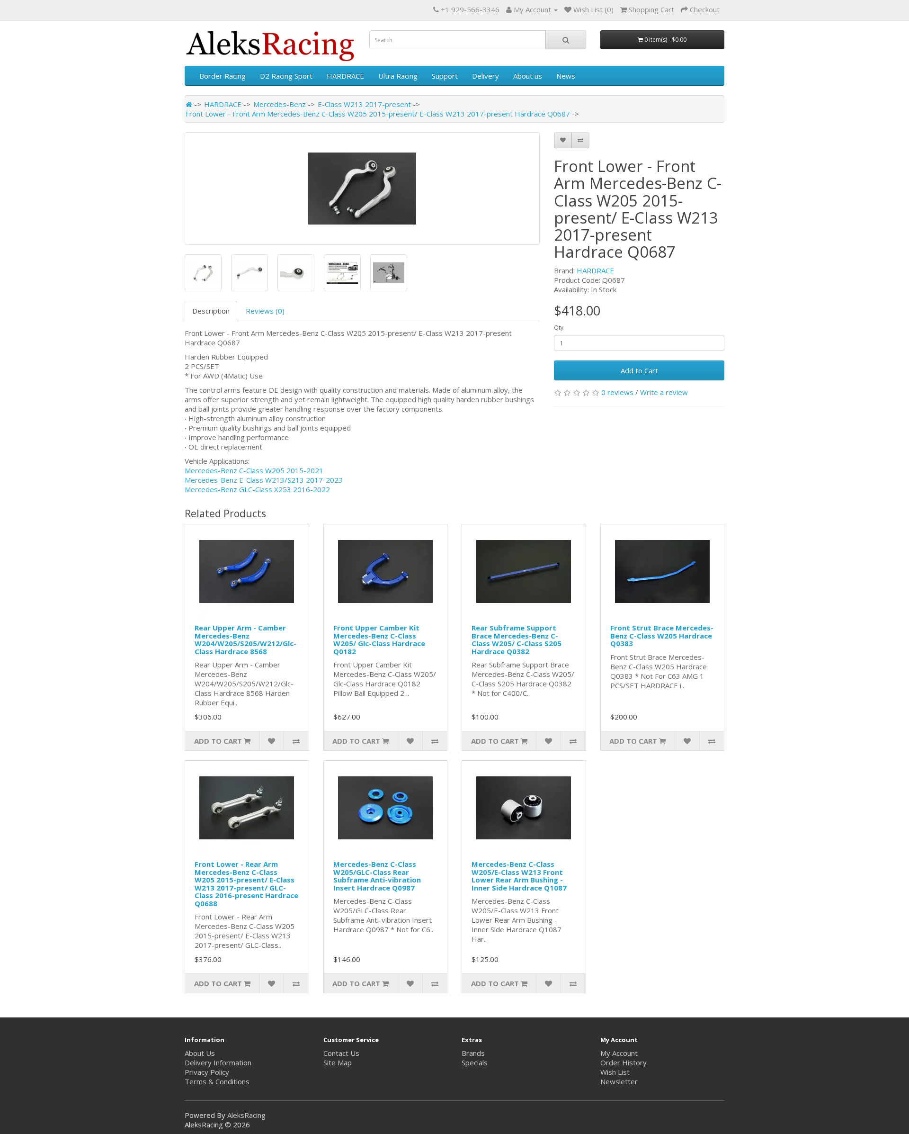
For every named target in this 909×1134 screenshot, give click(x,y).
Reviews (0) (265, 310)
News (565, 76)
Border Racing (222, 76)
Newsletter (619, 1081)
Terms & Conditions (217, 1081)
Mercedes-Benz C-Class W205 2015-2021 (254, 470)
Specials (475, 1062)
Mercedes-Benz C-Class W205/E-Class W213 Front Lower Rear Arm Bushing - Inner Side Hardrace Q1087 (519, 875)
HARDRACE (345, 76)
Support (445, 76)
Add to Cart (639, 370)
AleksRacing (246, 1115)
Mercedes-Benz (279, 104)
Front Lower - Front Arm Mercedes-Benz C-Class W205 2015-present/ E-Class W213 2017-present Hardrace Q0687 (378, 113)
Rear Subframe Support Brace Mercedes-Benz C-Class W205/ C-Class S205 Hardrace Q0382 (516, 639)
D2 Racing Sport (286, 76)
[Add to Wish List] (563, 140)
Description (211, 310)
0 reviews (617, 392)
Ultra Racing (398, 76)
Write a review (664, 392)
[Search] (565, 39)
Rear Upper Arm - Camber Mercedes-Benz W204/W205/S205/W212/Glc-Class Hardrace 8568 (245, 639)
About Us (200, 1053)
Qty (558, 328)
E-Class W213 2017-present (364, 104)
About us (527, 76)
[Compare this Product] (580, 140)
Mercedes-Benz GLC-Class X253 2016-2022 (257, 489)
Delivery (485, 76)
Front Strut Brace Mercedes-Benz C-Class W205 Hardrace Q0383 (661, 635)
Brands (473, 1053)
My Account (619, 1053)
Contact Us (341, 1053)
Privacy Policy (207, 1072)
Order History (623, 1062)
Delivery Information (218, 1062)
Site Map (337, 1062)
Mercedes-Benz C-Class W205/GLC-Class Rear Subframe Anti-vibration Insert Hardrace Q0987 (377, 875)
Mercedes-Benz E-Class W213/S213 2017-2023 (264, 480)
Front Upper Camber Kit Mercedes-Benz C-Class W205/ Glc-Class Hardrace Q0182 (379, 639)
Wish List (615, 1072)
